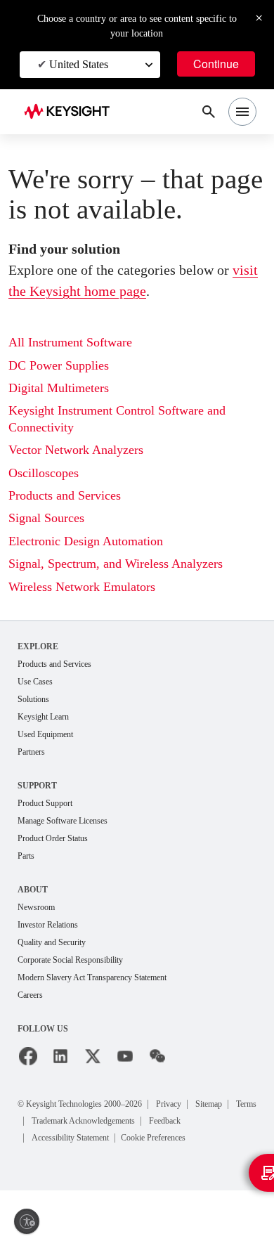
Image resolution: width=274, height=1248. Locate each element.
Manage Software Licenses (62, 821)
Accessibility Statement (70, 1138)
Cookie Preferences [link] (153, 1138)
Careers (30, 995)
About (33, 890)
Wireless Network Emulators (81, 587)
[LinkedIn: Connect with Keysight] (60, 1056)
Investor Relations (48, 925)
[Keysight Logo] (71, 112)
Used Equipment (45, 734)
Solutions (33, 699)
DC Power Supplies (58, 365)
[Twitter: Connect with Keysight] (92, 1056)
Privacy (168, 1104)
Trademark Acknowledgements (83, 1121)
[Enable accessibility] (26, 1221)
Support (37, 786)
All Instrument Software (70, 342)
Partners (31, 752)
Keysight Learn (43, 717)
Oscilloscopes (43, 473)
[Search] (208, 111)
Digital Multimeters (58, 388)
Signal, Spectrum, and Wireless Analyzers (115, 564)
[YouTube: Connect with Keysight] (125, 1056)
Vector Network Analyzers (75, 450)
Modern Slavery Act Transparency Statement (92, 977)
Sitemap (208, 1104)
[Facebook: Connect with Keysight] (28, 1056)
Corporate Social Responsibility (70, 960)
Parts (26, 856)
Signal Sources (46, 518)
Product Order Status (53, 838)
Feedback (165, 1121)
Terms (246, 1104)
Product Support (45, 803)
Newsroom (36, 907)
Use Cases (35, 682)
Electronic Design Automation (85, 541)
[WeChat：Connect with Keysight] (157, 1056)
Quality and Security (52, 942)
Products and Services (64, 495)
